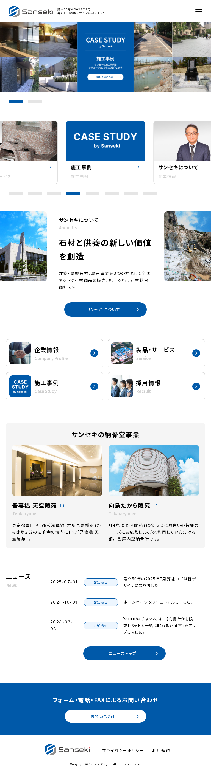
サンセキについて (103, 309)
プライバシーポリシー (123, 750)
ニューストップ (122, 653)
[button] (16, 101)
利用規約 (161, 750)
